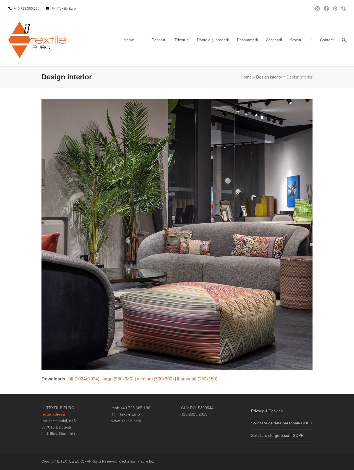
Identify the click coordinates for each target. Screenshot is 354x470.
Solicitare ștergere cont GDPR (277, 435)
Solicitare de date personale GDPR (281, 423)
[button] (344, 40)
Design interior (269, 77)
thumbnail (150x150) (197, 379)
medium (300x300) (155, 379)
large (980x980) (118, 379)
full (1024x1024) (83, 379)
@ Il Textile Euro (125, 414)
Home (246, 77)
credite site (127, 461)
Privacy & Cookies (267, 411)
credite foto (146, 461)
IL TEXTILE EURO (71, 461)
